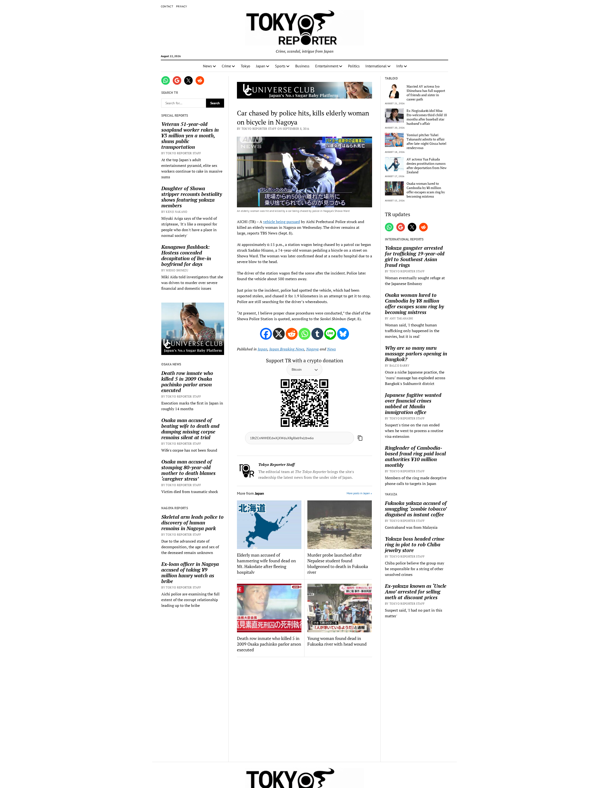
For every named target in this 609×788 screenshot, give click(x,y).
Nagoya (312, 349)
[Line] (330, 334)
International (376, 66)
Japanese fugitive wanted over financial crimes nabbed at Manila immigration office (413, 403)
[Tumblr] (317, 334)
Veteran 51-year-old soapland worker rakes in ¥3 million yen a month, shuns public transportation (190, 135)
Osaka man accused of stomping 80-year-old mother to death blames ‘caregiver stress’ (188, 470)
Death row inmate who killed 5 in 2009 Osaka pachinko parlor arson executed (187, 381)
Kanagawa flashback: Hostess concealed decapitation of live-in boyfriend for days (186, 255)
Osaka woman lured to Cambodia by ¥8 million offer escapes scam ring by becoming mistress (426, 190)
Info (399, 66)
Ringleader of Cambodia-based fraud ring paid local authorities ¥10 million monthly (415, 456)
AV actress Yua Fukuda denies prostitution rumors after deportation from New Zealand (427, 165)
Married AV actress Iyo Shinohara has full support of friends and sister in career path (426, 92)
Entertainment (326, 66)
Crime (226, 66)
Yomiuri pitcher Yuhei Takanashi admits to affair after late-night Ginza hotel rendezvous (426, 141)
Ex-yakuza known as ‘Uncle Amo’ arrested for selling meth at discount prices (415, 591)
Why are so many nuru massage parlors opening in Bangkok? (416, 353)
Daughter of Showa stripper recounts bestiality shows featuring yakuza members (191, 196)
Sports (280, 66)
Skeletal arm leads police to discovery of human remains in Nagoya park (192, 522)
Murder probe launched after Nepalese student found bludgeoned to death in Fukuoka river (337, 563)
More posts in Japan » (359, 493)
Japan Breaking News (286, 349)
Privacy (181, 6)
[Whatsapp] (304, 334)
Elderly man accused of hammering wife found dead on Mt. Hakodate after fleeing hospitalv (266, 563)
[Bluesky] (343, 334)
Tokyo (245, 66)
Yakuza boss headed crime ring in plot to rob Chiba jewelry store (414, 544)
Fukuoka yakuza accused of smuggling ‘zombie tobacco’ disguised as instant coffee (416, 508)
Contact (167, 6)
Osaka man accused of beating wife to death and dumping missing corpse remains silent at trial (190, 428)
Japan (260, 66)
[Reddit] (292, 334)
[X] (279, 334)
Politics (354, 66)
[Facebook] (266, 334)
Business (302, 66)
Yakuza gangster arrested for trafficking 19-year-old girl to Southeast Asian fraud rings (414, 256)
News (207, 66)
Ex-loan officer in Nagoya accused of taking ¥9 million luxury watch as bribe (190, 572)
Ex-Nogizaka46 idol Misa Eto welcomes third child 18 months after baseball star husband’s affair (427, 117)
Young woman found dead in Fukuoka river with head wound (337, 641)
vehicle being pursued (281, 221)
